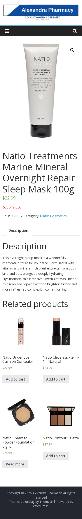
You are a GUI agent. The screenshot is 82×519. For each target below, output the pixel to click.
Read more (15, 464)
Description (18, 230)
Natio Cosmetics (53, 216)
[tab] (18, 230)
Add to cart (15, 379)
